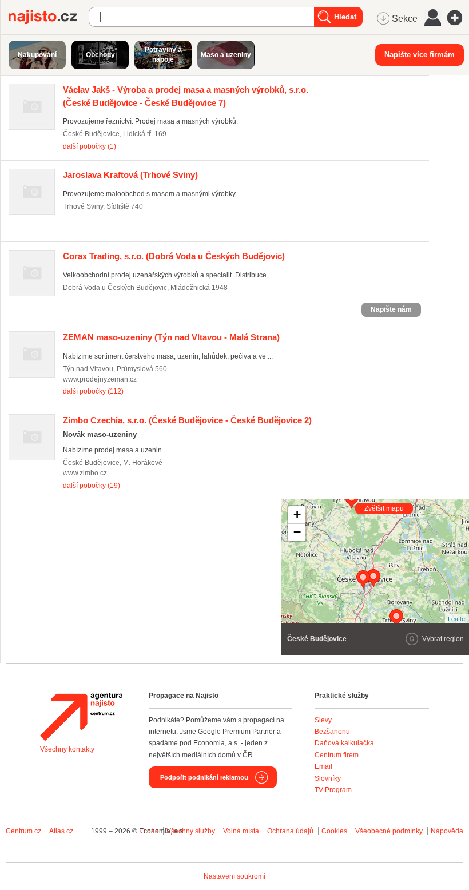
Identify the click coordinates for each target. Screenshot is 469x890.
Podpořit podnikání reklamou (204, 777)
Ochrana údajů (290, 831)
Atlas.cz (61, 831)
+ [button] (297, 514)
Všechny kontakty (67, 749)
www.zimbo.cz (85, 473)
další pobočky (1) (89, 146)
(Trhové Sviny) (130, 175)
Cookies (334, 831)
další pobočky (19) (91, 486)
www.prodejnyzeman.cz (100, 379)
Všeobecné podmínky (389, 831)
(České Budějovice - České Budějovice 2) (187, 420)
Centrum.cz (23, 831)
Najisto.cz (49, 17)
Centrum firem (337, 755)
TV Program (333, 790)
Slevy (323, 720)
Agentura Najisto (81, 717)
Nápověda (447, 831)
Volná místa (241, 831)
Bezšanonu (332, 732)
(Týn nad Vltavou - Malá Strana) (171, 337)
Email (323, 766)
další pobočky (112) (93, 391)
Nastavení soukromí (234, 876)
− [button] (297, 532)
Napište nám (391, 309)
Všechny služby (191, 831)
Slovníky (328, 778)
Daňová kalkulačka (344, 743)
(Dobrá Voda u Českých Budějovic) (174, 256)
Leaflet (457, 618)
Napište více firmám (419, 54)
